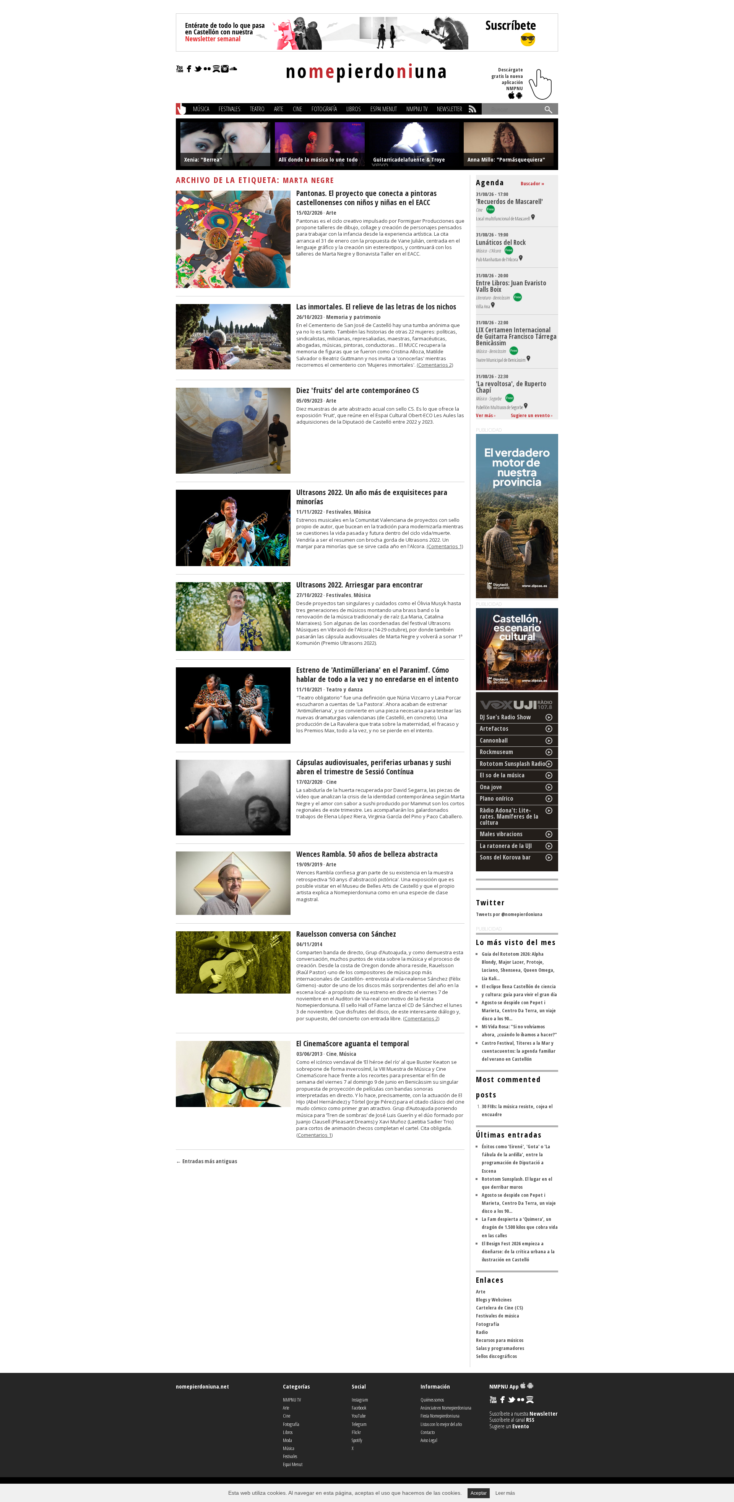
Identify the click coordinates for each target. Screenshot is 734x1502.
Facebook (359, 1407)
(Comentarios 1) (445, 546)
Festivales (229, 109)
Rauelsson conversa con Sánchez (346, 934)
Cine (297, 109)
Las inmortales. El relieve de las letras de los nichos (376, 306)
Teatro (257, 109)
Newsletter (449, 109)
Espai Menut (383, 109)
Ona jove (491, 787)
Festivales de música (497, 1315)
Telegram (359, 1424)
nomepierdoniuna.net (202, 1386)
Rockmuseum (496, 752)
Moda (287, 1440)
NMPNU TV (416, 109)
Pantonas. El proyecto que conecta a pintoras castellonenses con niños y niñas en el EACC (366, 197)
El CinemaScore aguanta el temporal (352, 1043)
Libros (353, 109)
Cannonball (494, 740)
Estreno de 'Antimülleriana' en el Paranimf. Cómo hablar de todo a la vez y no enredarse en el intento (377, 674)
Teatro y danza (344, 689)
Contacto (428, 1432)
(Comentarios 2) (435, 364)
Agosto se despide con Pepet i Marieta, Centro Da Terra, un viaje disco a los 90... (519, 1010)
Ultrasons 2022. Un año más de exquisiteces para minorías (371, 497)
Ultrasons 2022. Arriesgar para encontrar (359, 584)
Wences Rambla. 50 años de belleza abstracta (367, 854)
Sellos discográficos (496, 1356)
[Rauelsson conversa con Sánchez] (233, 991)
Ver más (484, 415)
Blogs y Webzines (494, 1299)
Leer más (505, 1493)
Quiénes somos (432, 1399)
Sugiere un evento (530, 415)
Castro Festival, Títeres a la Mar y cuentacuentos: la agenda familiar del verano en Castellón (518, 1050)
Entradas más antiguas (206, 1161)
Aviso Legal (429, 1440)
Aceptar (479, 1493)
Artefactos (494, 728)
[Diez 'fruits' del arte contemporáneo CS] (233, 471)
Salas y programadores (500, 1348)
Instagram (360, 1399)
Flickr (356, 1432)
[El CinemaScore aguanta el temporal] (233, 1105)
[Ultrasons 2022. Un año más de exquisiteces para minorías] (233, 564)
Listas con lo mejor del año (441, 1424)
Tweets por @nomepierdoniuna (509, 914)
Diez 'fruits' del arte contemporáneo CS (357, 390)
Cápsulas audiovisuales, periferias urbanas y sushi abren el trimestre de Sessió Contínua (373, 767)
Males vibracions (501, 834)
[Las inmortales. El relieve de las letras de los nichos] (233, 367)
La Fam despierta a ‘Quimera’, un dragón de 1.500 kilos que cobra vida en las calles (520, 1227)
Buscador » (532, 183)
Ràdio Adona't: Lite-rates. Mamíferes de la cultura (509, 816)
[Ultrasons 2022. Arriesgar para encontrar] (233, 648)
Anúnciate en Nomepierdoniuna (446, 1407)
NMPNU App (504, 1386)
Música (201, 109)
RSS (530, 1419)
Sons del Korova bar (505, 857)
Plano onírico (496, 798)
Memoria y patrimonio (353, 316)
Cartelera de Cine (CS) (499, 1307)
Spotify (357, 1440)
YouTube (358, 1415)
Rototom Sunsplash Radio (513, 763)
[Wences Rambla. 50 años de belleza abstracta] (233, 912)
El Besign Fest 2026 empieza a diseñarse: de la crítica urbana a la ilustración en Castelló (518, 1251)
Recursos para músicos (499, 1340)
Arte (278, 109)
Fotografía (324, 109)
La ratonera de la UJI (506, 846)
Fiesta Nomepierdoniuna (440, 1415)
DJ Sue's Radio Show (505, 717)
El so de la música (502, 775)
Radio (482, 1332)
